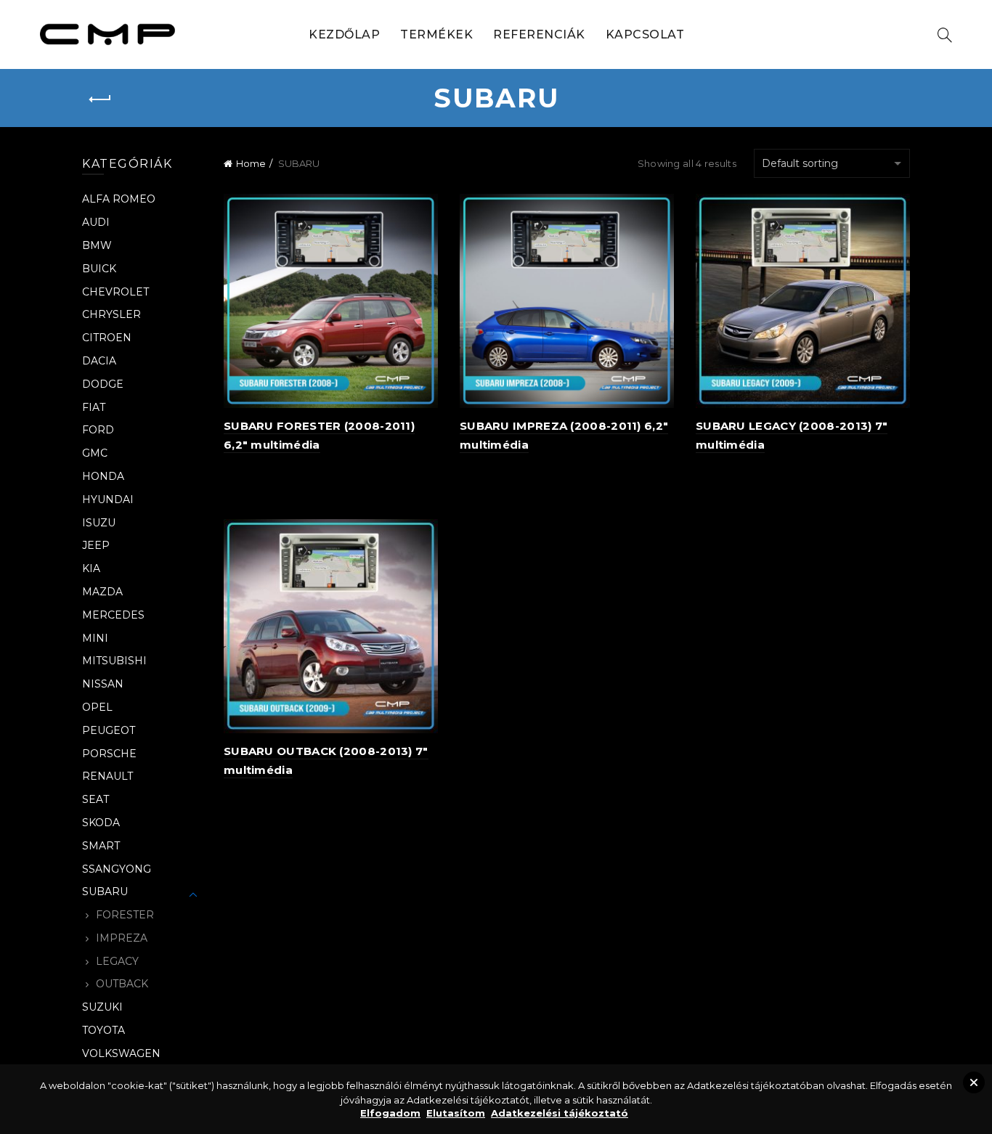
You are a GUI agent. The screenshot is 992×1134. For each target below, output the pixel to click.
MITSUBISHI (114, 660)
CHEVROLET (115, 291)
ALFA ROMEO (118, 198)
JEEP (96, 545)
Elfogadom (390, 1113)
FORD (98, 429)
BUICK (99, 268)
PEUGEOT (108, 730)
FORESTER (125, 914)
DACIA (99, 360)
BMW (97, 245)
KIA (91, 568)
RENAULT (107, 776)
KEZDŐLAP (344, 34)
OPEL (97, 707)
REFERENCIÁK (539, 34)
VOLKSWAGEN (121, 1053)
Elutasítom (455, 1113)
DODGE (102, 384)
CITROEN (106, 337)
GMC (94, 453)
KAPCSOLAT (645, 34)
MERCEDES (113, 614)
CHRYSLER (111, 314)
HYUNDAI (108, 499)
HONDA (103, 476)
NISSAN (102, 683)
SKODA (101, 822)
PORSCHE (109, 753)
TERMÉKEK (436, 34)
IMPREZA (121, 938)
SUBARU (105, 891)
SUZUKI (102, 1006)
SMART (101, 845)
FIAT (93, 407)
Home (251, 163)
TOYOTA (103, 1030)
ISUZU (98, 522)
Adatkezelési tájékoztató (559, 1113)
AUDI (96, 222)
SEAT (95, 799)
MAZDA (102, 591)
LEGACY (117, 961)
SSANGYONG (116, 869)
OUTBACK (122, 983)
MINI (95, 638)
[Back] (100, 99)
